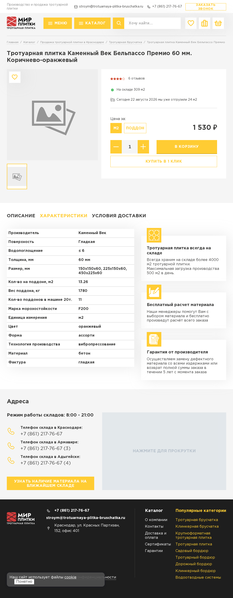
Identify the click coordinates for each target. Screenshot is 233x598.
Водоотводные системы (198, 577)
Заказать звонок (206, 7)
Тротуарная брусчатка (196, 520)
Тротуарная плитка (193, 544)
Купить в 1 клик (164, 161)
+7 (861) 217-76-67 (167, 6)
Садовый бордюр (191, 551)
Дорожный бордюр (193, 564)
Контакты (154, 526)
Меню (61, 23)
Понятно (24, 581)
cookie (70, 577)
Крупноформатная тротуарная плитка (193, 535)
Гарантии (154, 551)
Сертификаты (158, 544)
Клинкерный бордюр (195, 571)
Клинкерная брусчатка (197, 526)
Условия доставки (119, 216)
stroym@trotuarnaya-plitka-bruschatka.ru (111, 6)
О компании (156, 520)
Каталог (95, 23)
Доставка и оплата (155, 535)
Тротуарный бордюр (195, 557)
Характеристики (63, 216)
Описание (21, 216)
